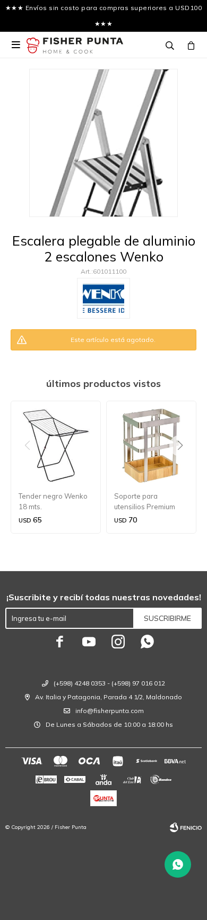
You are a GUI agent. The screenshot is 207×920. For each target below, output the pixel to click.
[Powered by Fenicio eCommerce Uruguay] (186, 827)
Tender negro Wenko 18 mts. (53, 501)
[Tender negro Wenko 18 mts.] (56, 446)
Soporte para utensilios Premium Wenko (144, 502)
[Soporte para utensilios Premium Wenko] (151, 446)
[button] (184, 467)
